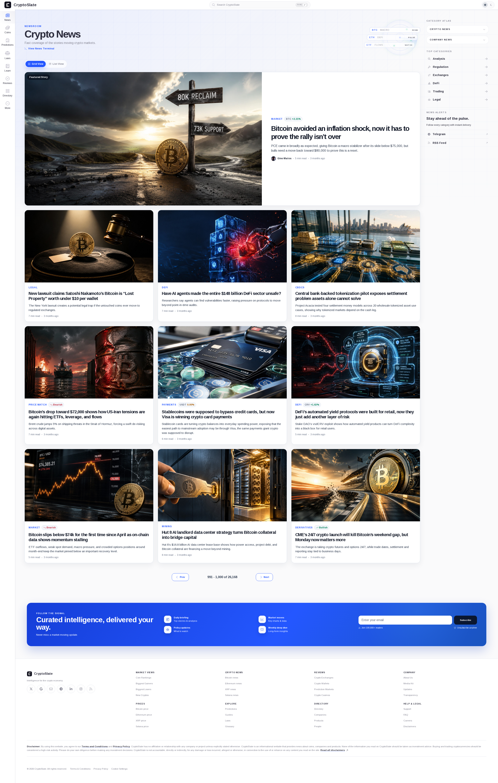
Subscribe (465, 620)
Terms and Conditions (95, 746)
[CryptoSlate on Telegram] (61, 689)
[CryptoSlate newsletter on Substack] (51, 689)
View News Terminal (41, 48)
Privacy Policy (121, 746)
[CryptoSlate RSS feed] (91, 689)
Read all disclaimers (332, 750)
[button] (7, 105)
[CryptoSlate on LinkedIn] (71, 689)
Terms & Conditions (80, 769)
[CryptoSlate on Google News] (41, 689)
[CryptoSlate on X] (31, 689)
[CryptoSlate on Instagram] (81, 689)
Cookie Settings (119, 769)
